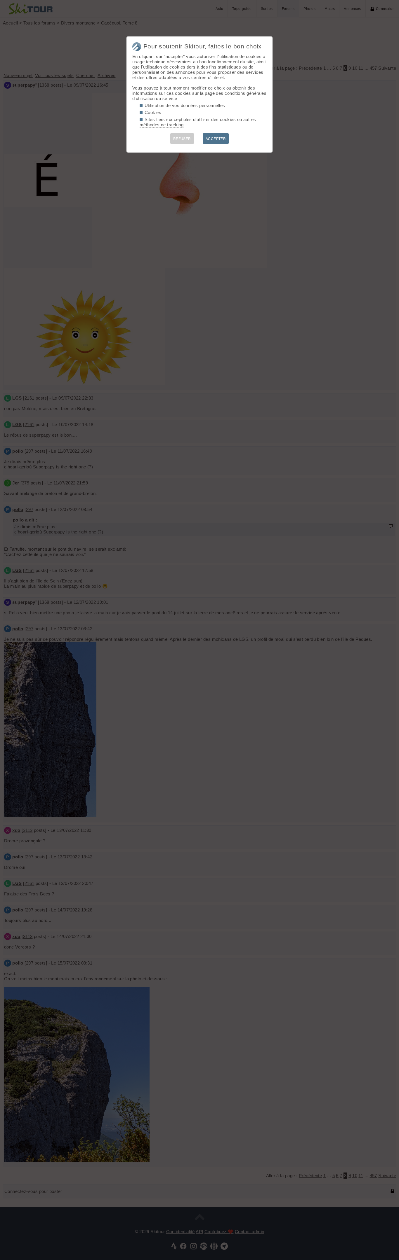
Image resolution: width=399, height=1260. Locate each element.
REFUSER (182, 139)
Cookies (153, 112)
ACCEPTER (216, 139)
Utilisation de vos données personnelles (185, 105)
